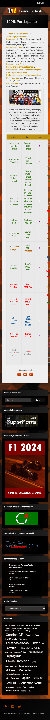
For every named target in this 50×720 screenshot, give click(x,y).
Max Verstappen (28, 666)
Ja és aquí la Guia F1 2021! (19, 578)
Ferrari (35, 643)
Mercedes (25, 670)
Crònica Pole (33, 635)
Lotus (34, 662)
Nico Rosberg (12, 678)
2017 (13, 625)
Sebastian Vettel (31, 683)
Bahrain (7, 628)
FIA (43, 643)
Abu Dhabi (29, 625)
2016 (7, 625)
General (19, 567)
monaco (25, 674)
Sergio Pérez (9, 687)
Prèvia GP (38, 678)
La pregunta (13, 656)
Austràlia (37, 625)
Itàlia (6, 652)
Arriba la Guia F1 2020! (17, 584)
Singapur (18, 687)
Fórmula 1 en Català (30, 648)
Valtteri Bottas (12, 690)
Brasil (14, 628)
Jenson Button (20, 652)
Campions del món (30, 628)
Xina (30, 691)
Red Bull (11, 683)
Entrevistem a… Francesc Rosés (21, 565)
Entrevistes (13, 567)
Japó (10, 652)
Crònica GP (14, 635)
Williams (24, 691)
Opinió (26, 678)
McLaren (10, 670)
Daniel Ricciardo (11, 639)
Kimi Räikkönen (36, 652)
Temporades (28, 687)
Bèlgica (19, 628)
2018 (18, 625)
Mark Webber (11, 666)
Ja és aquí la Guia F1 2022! (19, 591)
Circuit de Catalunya (24, 631)
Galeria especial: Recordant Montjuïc (22, 571)
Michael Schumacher (13, 674)
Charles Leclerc (10, 631)
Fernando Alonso (17, 643)
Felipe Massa (23, 639)
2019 (22, 625)
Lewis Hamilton (17, 661)
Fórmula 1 (11, 648)
